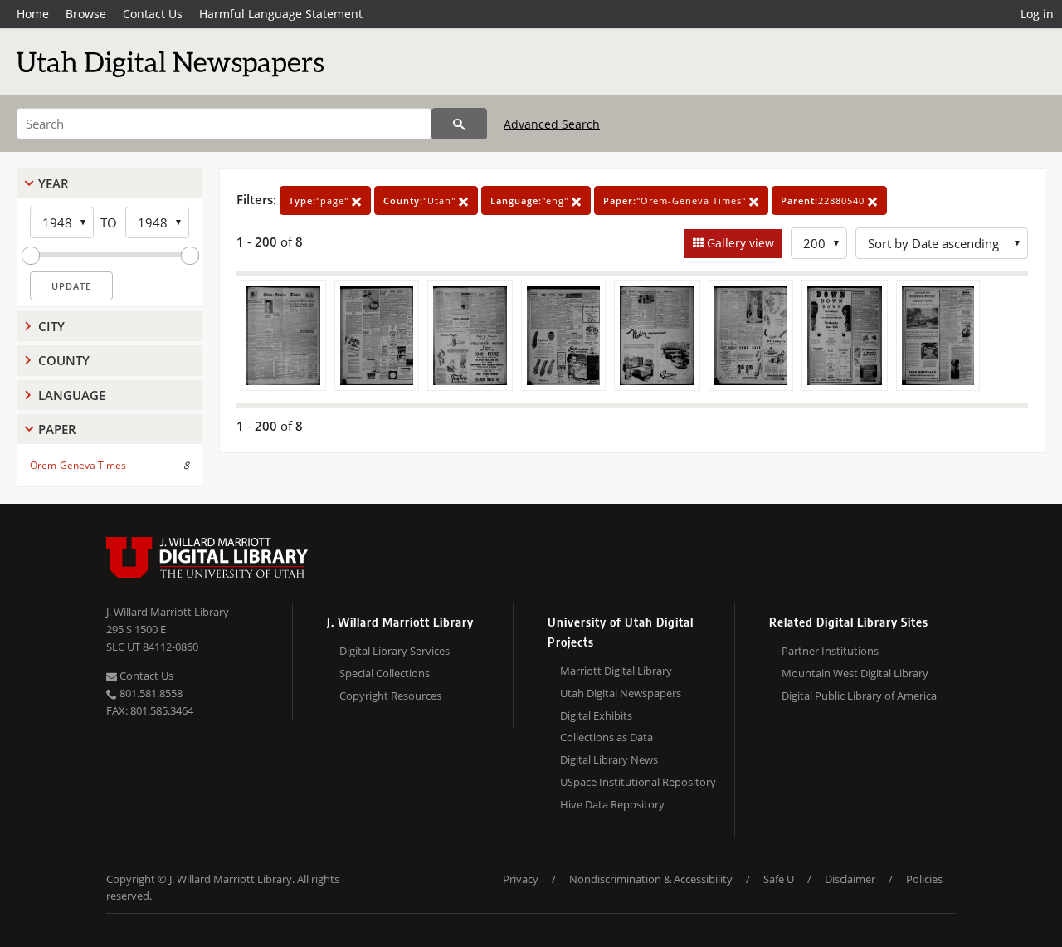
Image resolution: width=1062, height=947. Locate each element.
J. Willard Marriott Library (167, 611)
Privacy (520, 878)
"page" (320, 200)
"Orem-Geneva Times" (676, 200)
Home (33, 14)
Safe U (778, 878)
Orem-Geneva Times (78, 465)
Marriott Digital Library (616, 670)
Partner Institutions (830, 650)
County (64, 360)
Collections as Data (606, 737)
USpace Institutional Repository (638, 781)
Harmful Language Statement (281, 14)
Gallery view (739, 243)
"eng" (531, 200)
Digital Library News (609, 759)
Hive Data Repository (612, 804)
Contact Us (153, 14)
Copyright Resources (390, 695)
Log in (1037, 14)
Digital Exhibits (596, 715)
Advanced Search (552, 124)
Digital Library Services (394, 650)
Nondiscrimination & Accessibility (651, 878)
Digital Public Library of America (859, 695)
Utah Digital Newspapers (620, 693)
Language (71, 395)
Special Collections (384, 673)
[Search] (459, 123)
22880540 (824, 200)
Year (53, 183)
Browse (86, 14)
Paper (57, 429)
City (51, 326)
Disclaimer (850, 878)
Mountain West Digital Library (855, 673)
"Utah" (421, 200)
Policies (924, 878)
